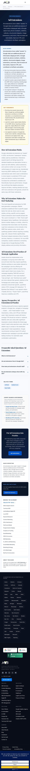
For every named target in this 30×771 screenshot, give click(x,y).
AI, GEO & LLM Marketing (9, 541)
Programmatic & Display (9, 527)
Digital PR (4, 698)
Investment (4, 734)
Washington (7, 634)
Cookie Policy (15, 747)
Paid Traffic (7, 388)
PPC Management (6, 702)
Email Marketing (7, 533)
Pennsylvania (14, 622)
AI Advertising (5, 693)
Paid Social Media (7, 525)
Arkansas (19, 582)
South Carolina (16, 625)
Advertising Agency (6, 700)
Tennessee (15, 628)
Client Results (5, 729)
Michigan (12, 603)
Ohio (13, 619)
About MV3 (4, 727)
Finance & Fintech (20, 698)
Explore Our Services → (10, 492)
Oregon (6, 622)
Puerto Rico (22, 622)
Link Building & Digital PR (9, 511)
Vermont (18, 631)
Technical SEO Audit (6, 721)
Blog (3, 732)
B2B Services (19, 688)
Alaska (5, 582)
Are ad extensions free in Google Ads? (15, 361)
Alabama (12, 582)
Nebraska (6, 612)
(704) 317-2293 (6, 676)
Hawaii (5, 594)
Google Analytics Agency (22, 709)
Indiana (6, 597)
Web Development (6, 695)
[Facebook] (6, 673)
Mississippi (13, 606)
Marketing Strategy (8, 547)
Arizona (6, 585)
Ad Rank (7, 384)
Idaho (16, 594)
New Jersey (7, 616)
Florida (13, 591)
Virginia (11, 631)
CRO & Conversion (7, 536)
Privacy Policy (5, 747)
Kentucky (19, 597)
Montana (21, 606)
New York (6, 619)
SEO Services (5, 685)
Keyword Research (8, 516)
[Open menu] (25, 2)
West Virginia (7, 637)
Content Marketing (7, 519)
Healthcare (18, 693)
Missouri (6, 606)
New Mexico (15, 616)
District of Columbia (17, 588)
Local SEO (5, 514)
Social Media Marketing (9, 544)
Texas (22, 628)
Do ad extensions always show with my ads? (15, 372)
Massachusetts (15, 600)
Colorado (20, 585)
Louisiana (6, 600)
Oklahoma (19, 619)
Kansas (12, 597)
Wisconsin (15, 634)
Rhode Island (7, 625)
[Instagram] (9, 673)
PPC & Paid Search (7, 522)
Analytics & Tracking (8, 530)
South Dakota (7, 628)
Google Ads (4, 716)
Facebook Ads (5, 718)
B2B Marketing (6, 539)
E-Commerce (19, 690)
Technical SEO (6, 508)
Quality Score (15, 384)
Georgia (19, 591)
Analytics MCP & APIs (21, 718)
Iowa (11, 594)
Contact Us (4, 739)
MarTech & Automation (9, 552)
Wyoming (15, 637)
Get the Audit (5, 737)
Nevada (23, 616)
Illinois (22, 594)
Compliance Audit (20, 716)
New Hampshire (15, 612)
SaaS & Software (20, 685)
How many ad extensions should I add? (15, 367)
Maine (5, 603)
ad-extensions (15, 453)
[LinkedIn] (3, 673)
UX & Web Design (7, 550)
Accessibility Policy (18, 749)
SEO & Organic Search (8, 505)
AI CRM (3, 714)
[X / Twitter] (12, 673)
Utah (5, 631)
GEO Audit (18, 714)
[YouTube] (15, 673)
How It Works (5, 709)
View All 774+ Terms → (9, 502)
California (13, 585)
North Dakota (17, 609)
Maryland (23, 600)
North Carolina (7, 609)
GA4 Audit (18, 711)
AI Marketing (5, 690)
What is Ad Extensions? (15, 356)
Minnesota (19, 603)
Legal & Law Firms (20, 695)
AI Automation (5, 711)
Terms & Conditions (6, 749)
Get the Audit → (7, 679)
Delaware (6, 591)
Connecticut (7, 588)
